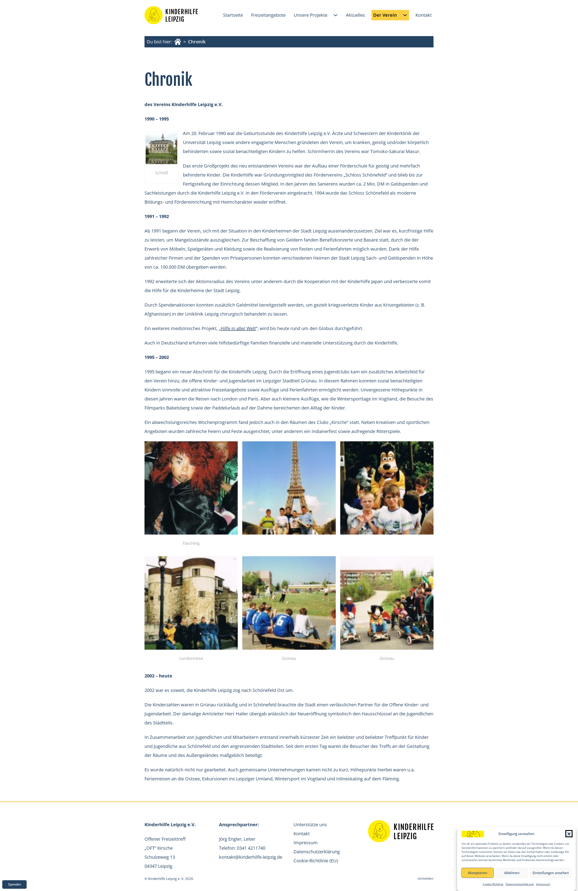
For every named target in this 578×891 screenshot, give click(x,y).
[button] (569, 834)
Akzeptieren (477, 873)
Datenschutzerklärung (520, 884)
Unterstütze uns (310, 824)
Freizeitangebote (268, 15)
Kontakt (423, 15)
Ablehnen (512, 873)
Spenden (14, 884)
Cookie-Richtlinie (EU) (316, 861)
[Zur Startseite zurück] (171, 15)
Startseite (233, 15)
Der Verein (385, 15)
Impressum (543, 884)
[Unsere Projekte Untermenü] (335, 15)
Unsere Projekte (310, 15)
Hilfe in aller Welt (238, 328)
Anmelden (426, 878)
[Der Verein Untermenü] (405, 15)
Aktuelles (355, 15)
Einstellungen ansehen (551, 873)
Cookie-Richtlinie (493, 884)
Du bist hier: (159, 42)
